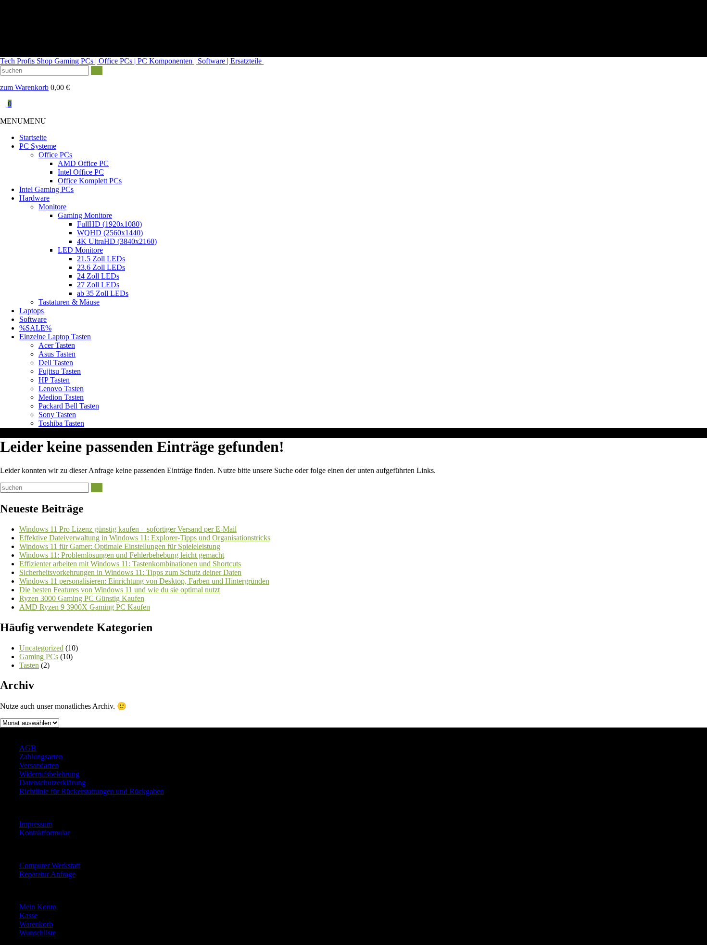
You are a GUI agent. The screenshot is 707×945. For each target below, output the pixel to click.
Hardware (34, 198)
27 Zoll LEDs (98, 285)
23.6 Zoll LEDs (101, 267)
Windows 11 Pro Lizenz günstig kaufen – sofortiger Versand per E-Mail (128, 529)
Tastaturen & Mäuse (69, 302)
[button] (23, 121)
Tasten (29, 665)
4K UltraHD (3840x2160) (117, 241)
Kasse (28, 915)
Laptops (31, 310)
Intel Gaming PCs (46, 189)
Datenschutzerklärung (52, 783)
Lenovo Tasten (61, 388)
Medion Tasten (61, 397)
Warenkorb (36, 924)
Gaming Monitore (85, 215)
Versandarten (39, 765)
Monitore (52, 207)
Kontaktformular (44, 833)
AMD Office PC (83, 163)
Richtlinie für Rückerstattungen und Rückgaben (91, 791)
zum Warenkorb (24, 87)
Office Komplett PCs (90, 181)
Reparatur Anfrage (47, 874)
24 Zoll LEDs (98, 276)
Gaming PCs (38, 656)
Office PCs (55, 155)
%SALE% (35, 328)
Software (33, 319)
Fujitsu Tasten (59, 371)
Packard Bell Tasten (68, 406)
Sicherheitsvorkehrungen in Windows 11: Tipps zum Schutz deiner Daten (130, 572)
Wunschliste (37, 933)
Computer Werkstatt (49, 865)
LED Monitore (80, 250)
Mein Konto (37, 907)
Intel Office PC (81, 172)
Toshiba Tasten (61, 423)
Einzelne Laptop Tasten (55, 336)
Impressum (35, 824)
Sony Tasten (57, 414)
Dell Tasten (55, 362)
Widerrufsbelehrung (49, 774)
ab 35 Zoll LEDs (102, 293)
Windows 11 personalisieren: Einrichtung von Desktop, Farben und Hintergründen (144, 581)
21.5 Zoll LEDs (101, 259)
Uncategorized (41, 648)
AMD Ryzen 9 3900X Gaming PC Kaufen (84, 607)
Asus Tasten (57, 354)
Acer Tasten (56, 345)
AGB (27, 748)
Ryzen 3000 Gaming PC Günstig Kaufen (81, 598)
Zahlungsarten (41, 757)
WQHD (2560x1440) (110, 233)
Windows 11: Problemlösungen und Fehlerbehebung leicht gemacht (121, 555)
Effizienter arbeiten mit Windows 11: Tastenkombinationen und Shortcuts (130, 564)
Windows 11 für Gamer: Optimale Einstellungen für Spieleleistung (119, 546)
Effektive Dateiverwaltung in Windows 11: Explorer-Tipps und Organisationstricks (144, 538)
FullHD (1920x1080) (109, 224)
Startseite (33, 137)
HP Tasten (54, 380)
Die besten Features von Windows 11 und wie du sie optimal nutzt (119, 590)
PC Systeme (37, 146)
